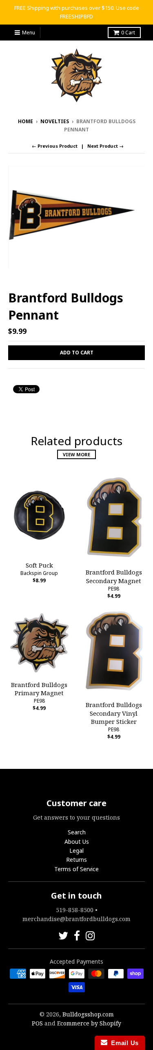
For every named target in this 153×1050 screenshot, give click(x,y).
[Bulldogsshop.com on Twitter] (63, 935)
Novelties (54, 121)
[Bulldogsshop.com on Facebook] (77, 935)
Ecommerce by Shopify (89, 1023)
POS (37, 1023)
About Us (76, 841)
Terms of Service (76, 869)
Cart (128, 32)
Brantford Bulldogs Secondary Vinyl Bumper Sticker (114, 713)
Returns (76, 859)
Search (77, 832)
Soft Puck (39, 565)
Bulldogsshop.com (88, 1014)
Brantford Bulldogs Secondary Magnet (114, 576)
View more (76, 454)
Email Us (123, 1042)
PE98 (113, 588)
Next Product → (105, 146)
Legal (76, 850)
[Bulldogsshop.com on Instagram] (90, 935)
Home (25, 121)
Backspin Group (39, 573)
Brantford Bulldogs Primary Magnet (39, 688)
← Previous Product (55, 146)
